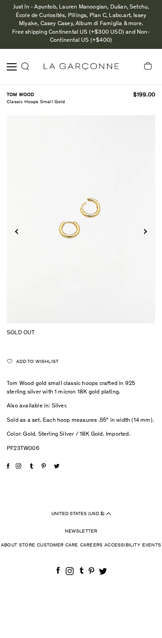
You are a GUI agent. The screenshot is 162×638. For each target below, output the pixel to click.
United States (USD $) (78, 513)
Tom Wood (20, 94)
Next (144, 231)
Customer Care (57, 545)
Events (151, 545)
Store (27, 545)
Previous (17, 231)
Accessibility (122, 545)
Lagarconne (81, 66)
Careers (91, 545)
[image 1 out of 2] (81, 219)
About (9, 545)
